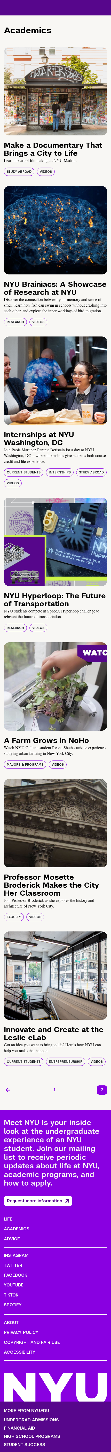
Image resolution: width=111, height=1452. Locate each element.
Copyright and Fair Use (32, 1342)
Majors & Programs (25, 765)
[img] (55, 91)
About (11, 1322)
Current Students (24, 472)
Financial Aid (19, 1428)
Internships (60, 472)
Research (15, 322)
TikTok (11, 1295)
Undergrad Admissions (31, 1420)
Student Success (24, 1445)
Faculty (14, 917)
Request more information (34, 1201)
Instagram (16, 1255)
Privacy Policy (21, 1332)
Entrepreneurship (65, 1062)
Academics (16, 1229)
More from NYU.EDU (26, 1410)
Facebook (15, 1275)
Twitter (13, 1265)
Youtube (13, 1285)
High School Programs (32, 1436)
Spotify (13, 1305)
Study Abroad (19, 172)
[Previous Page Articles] (8, 1090)
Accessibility (19, 1352)
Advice (12, 1239)
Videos (46, 172)
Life (8, 1219)
